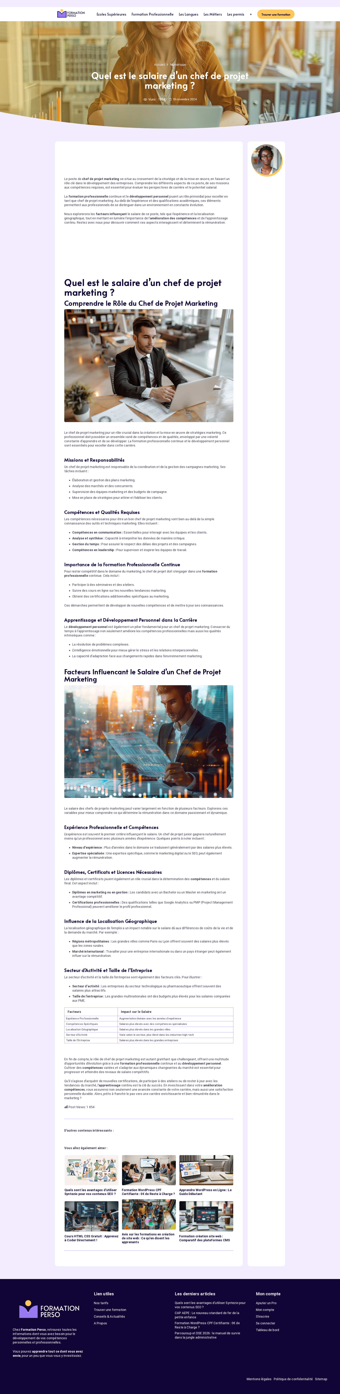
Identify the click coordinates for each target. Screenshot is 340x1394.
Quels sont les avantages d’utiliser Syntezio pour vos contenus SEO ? (90, 1192)
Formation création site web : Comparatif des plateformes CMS (204, 1238)
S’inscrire (262, 1316)
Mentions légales (259, 1379)
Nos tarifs (101, 1303)
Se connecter (265, 1323)
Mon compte (265, 1310)
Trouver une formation (110, 1310)
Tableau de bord (267, 1330)
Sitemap (321, 1379)
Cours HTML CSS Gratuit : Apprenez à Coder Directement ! (91, 1238)
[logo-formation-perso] (71, 14)
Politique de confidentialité (293, 1379)
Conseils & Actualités (109, 1316)
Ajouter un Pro (266, 1303)
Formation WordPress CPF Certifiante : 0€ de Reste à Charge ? (148, 1192)
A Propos (100, 1323)
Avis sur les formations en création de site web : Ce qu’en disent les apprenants (148, 1238)
